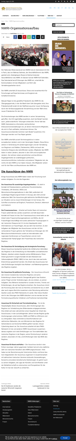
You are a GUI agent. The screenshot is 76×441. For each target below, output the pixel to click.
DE (58, 8)
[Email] (38, 37)
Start (2, 21)
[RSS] (64, 1)
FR (55, 8)
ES (69, 8)
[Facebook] (56, 1)
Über (6, 21)
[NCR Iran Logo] (12, 8)
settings (54, 439)
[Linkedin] (58, 1)
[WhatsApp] (29, 37)
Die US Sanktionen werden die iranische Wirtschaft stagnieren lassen (11, 388)
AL (73, 8)
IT (62, 8)
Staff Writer (13, 33)
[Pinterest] (61, 1)
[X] (67, 1)
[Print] (43, 37)
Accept (65, 438)
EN (50, 8)
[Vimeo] (70, 1)
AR (65, 8)
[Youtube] (73, 1)
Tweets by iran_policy (59, 293)
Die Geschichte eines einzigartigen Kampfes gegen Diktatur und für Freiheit (63, 220)
